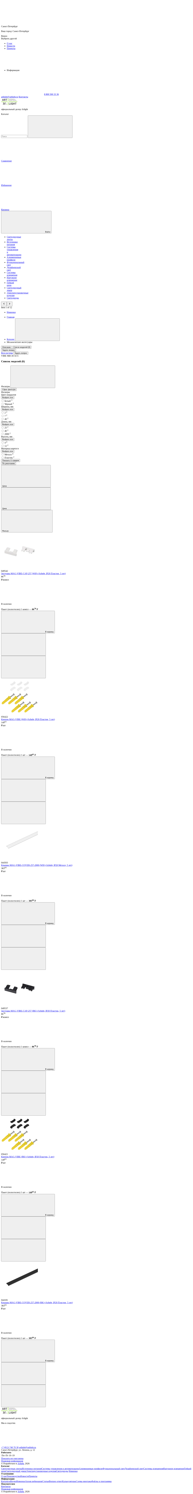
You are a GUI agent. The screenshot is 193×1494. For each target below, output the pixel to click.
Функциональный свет (114, 1468)
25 (6, 427)
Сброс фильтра (8, 389)
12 (6, 446)
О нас (9, 43)
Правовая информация (12, 1461)
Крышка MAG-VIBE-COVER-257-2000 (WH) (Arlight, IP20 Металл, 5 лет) (36, 865)
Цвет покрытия (8, 395)
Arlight (21, 1463)
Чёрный (9, 404)
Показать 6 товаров (10, 460)
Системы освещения (12, 273)
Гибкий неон (10, 283)
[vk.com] (22, 1445)
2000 (8, 434)
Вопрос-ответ (55, 1481)
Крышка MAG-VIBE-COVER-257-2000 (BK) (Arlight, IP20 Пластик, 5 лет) (37, 1302)
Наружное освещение (12, 278)
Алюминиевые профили (14, 258)
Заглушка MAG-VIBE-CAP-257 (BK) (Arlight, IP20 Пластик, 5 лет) (33, 1011)
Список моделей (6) (21, 347)
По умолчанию (8, 463)
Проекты (11, 48)
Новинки (11, 312)
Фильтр (5, 531)
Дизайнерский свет (134, 1468)
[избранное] (23, 667)
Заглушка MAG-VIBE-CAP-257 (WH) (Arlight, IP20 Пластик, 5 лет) (33, 573)
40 (6, 419)
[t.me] (149, 1445)
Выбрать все (7, 397)
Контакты (23, 97)
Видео (13, 1481)
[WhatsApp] (22, 94)
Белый (8, 401)
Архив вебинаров (33, 1481)
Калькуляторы (69, 1481)
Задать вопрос (8, 350)
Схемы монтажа (83, 1481)
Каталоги (5, 1481)
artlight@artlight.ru (27, 1447)
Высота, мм (6, 436)
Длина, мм (6, 421)
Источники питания (12, 243)
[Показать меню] (37, 329)
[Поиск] (50, 126)
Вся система (7, 353)
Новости (11, 46)
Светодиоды (13, 298)
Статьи (45, 1481)
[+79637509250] (107, 1445)
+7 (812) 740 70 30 (10, 1447)
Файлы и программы (101, 1481)
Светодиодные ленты (11, 1468)
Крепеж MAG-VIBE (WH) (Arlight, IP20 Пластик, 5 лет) (28, 719)
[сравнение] (23, 644)
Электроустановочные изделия (41, 1471)
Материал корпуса (10, 448)
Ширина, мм (7, 406)
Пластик (9, 457)
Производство (13, 1476)
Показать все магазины (12, 1458)
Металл (9, 454)
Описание (6, 347)
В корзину (49, 632)
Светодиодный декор (16, 1471)
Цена (4, 486)
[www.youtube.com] (65, 1445)
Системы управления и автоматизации (60, 1468)
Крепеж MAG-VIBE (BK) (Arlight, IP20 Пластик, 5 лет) (27, 1157)
